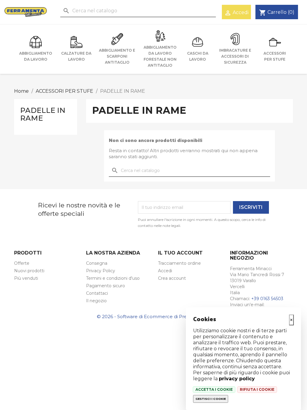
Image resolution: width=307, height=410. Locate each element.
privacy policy (237, 378)
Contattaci (97, 293)
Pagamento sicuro (105, 285)
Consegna (96, 263)
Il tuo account (180, 253)
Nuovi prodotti (29, 270)
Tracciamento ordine (179, 263)
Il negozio (96, 300)
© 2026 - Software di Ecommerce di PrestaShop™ (153, 316)
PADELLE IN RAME (42, 114)
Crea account (172, 278)
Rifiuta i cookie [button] (257, 389)
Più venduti (26, 278)
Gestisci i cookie (210, 398)
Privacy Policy (100, 270)
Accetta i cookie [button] (214, 389)
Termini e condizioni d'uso (113, 278)
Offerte (21, 263)
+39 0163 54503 (267, 298)
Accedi (165, 270)
